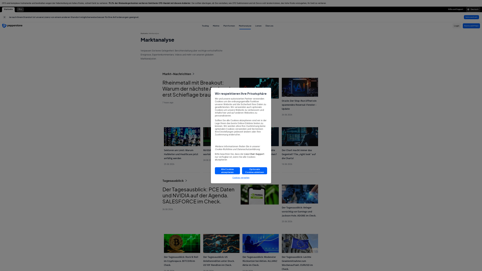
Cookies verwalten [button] (240, 178)
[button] (227, 170)
